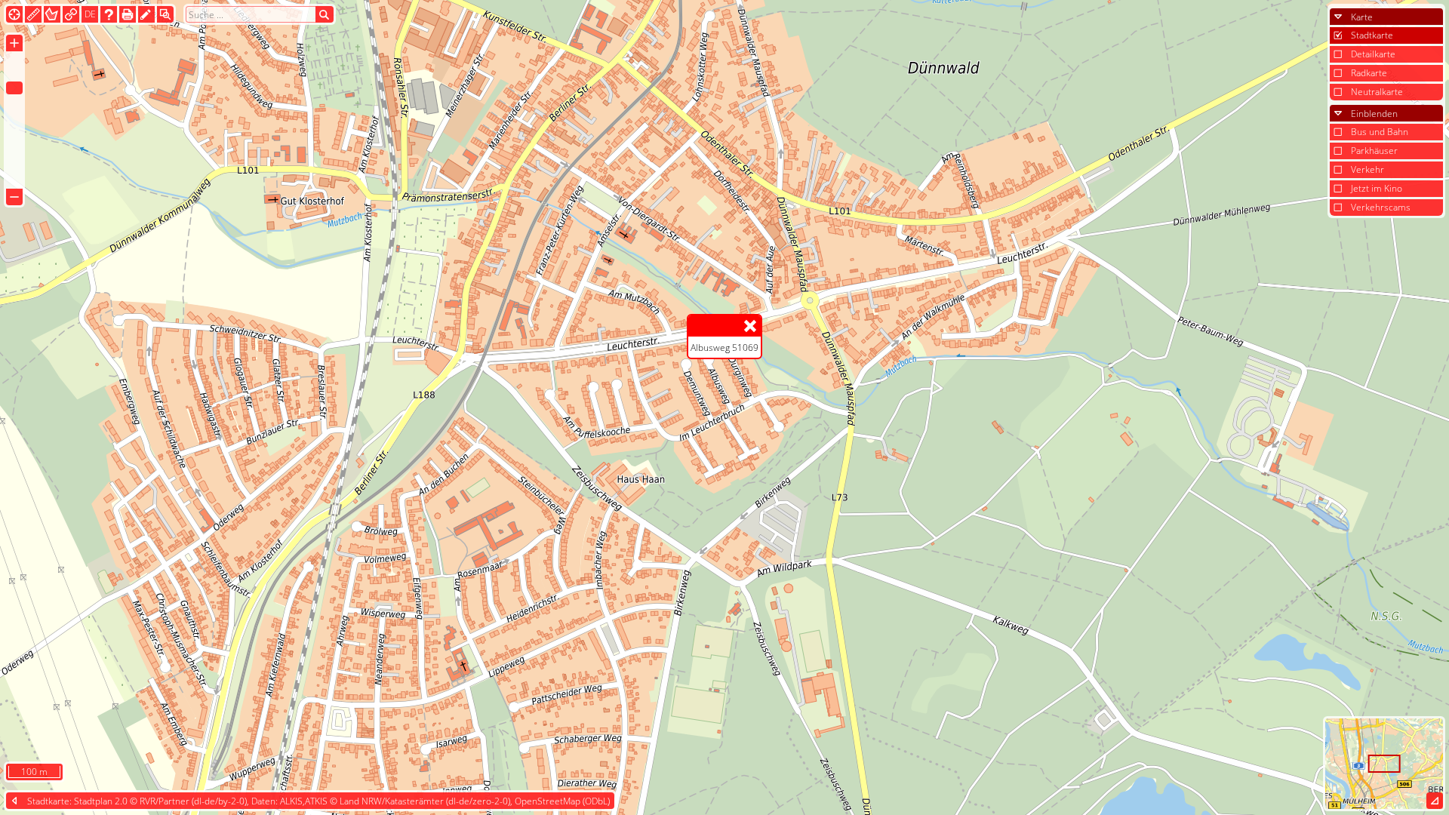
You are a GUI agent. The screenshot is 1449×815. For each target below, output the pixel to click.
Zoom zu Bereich (165, 14)
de (90, 14)
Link (71, 14)
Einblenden (1374, 113)
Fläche (52, 14)
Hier (14, 14)
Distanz (33, 14)
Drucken (127, 14)
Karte (1362, 17)
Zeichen (146, 14)
